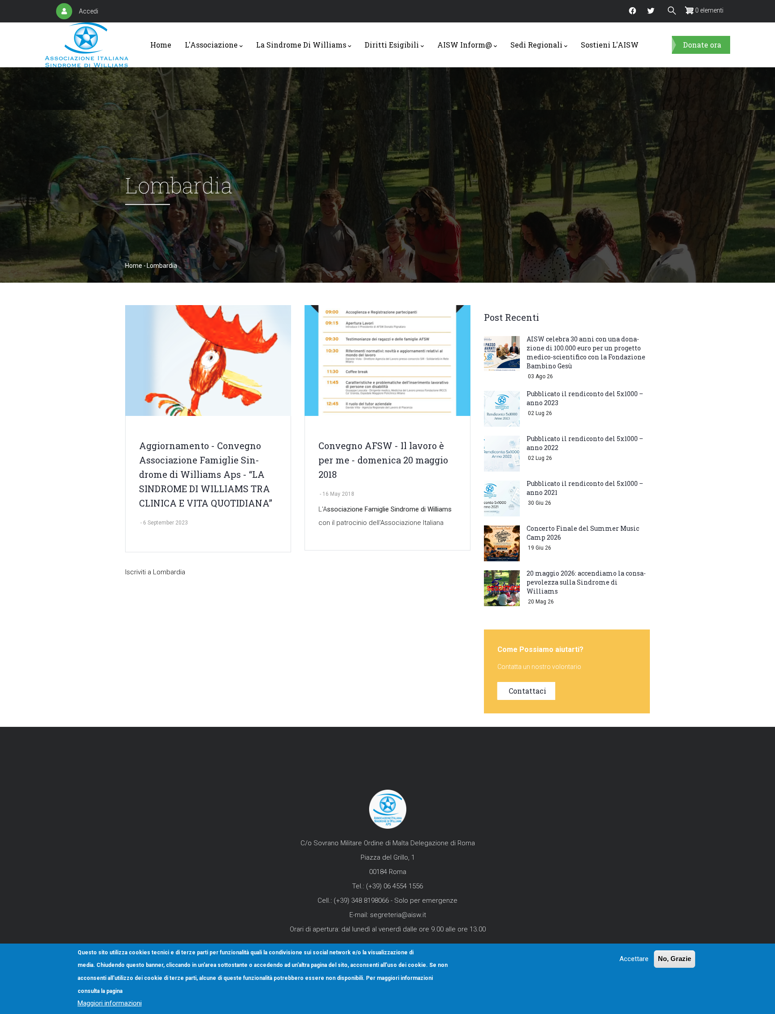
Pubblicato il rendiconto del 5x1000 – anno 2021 (585, 488)
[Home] (86, 45)
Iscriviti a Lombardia (155, 572)
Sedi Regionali (536, 44)
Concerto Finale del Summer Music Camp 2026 (583, 533)
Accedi (88, 11)
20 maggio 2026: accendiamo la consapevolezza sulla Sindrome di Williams (586, 582)
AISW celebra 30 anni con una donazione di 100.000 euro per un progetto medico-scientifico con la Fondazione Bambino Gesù (586, 352)
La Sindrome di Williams (301, 44)
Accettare (634, 959)
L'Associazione (211, 44)
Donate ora (702, 44)
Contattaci (527, 690)
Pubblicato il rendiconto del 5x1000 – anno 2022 (585, 443)
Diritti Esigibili (392, 44)
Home (160, 44)
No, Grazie (674, 958)
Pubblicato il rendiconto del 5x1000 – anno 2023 (585, 398)
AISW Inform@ (464, 44)
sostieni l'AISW (610, 44)
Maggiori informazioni (110, 1003)
